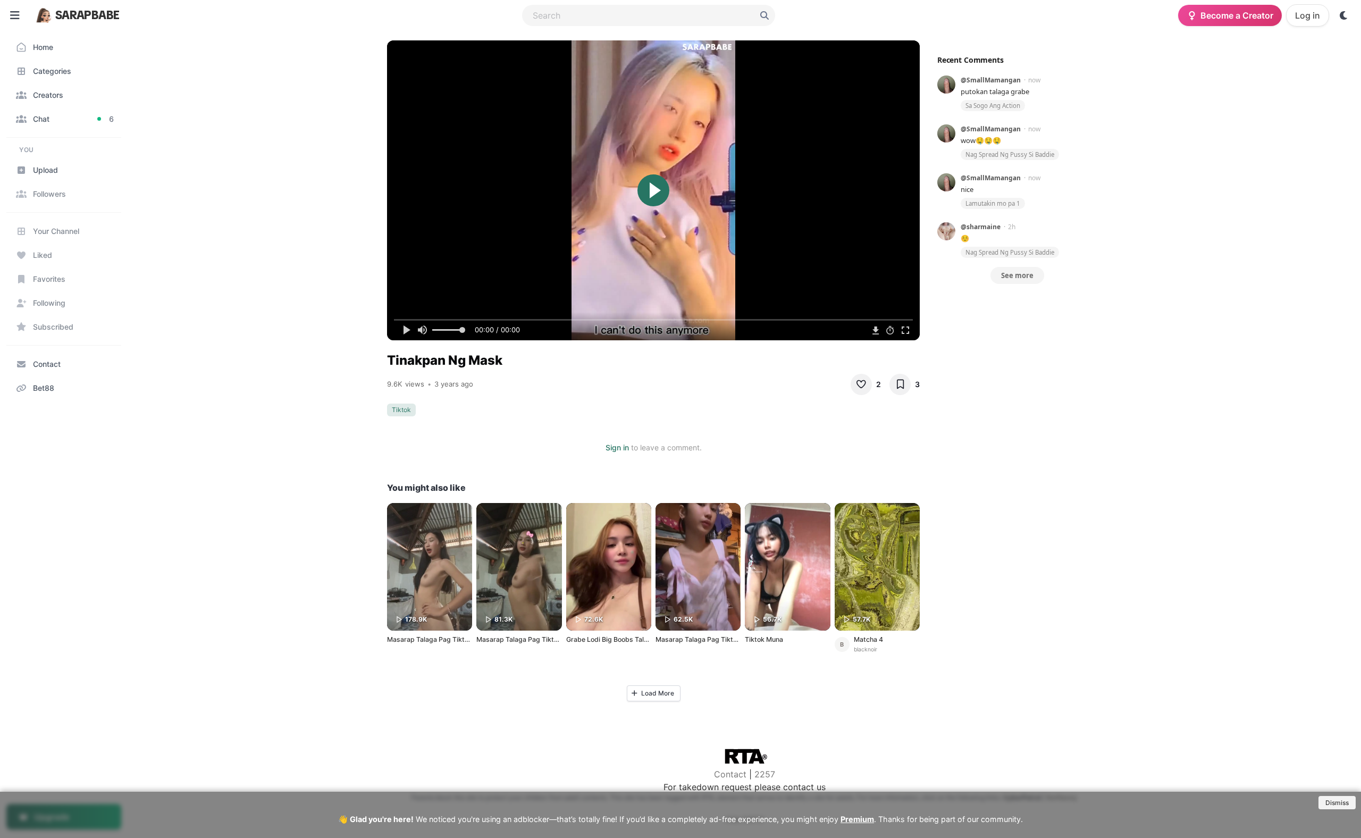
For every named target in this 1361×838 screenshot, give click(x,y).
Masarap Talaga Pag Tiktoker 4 (704, 639)
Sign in (617, 447)
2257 (764, 774)
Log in (1307, 15)
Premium (857, 819)
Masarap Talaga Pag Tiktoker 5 (525, 639)
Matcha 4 (868, 639)
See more (1017, 275)
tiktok (401, 410)
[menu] (15, 15)
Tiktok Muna (764, 639)
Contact (730, 774)
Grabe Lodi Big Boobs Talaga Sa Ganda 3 (629, 639)
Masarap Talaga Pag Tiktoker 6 (435, 639)
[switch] (1344, 15)
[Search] (764, 15)
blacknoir (865, 649)
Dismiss (1337, 803)
